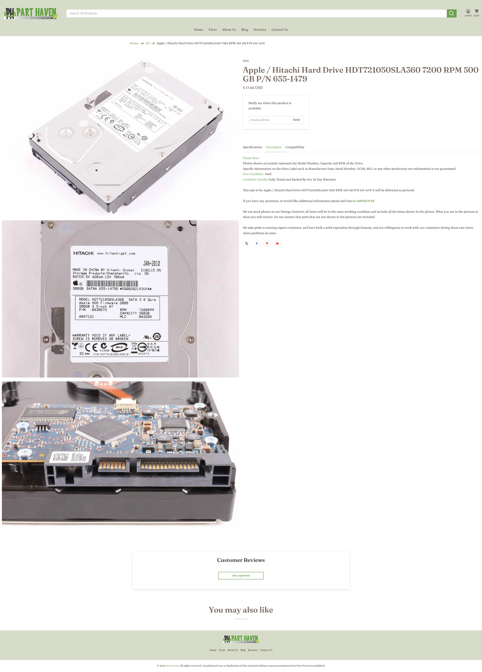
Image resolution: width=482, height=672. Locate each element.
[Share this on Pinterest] (267, 243)
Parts (213, 30)
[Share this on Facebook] (257, 243)
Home (198, 30)
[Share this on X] (246, 243)
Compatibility (294, 147)
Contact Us (280, 30)
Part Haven (172, 665)
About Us (229, 30)
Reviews (260, 30)
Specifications (252, 147)
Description (274, 147)
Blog (244, 30)
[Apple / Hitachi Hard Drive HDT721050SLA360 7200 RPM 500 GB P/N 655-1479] (120, 137)
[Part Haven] (31, 13)
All (147, 43)
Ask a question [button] (241, 575)
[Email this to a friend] (277, 243)
